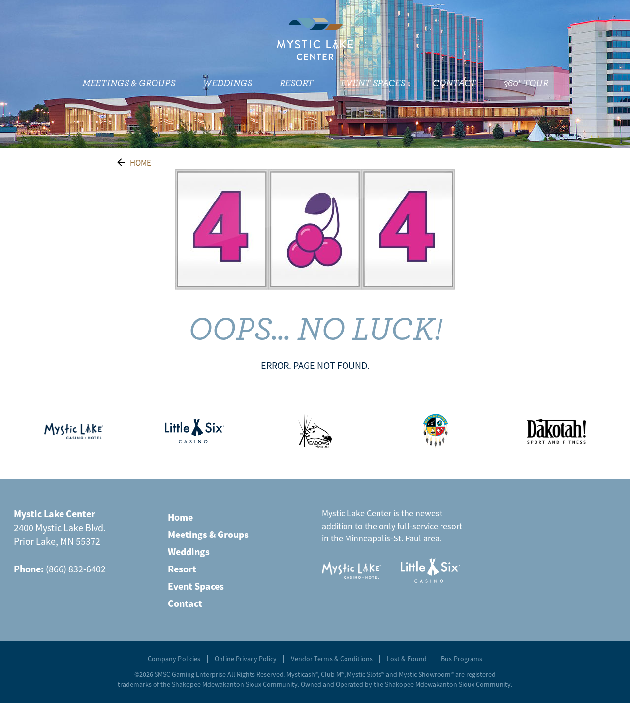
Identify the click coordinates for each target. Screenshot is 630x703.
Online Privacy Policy (246, 659)
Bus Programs (461, 659)
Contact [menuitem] (454, 83)
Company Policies (174, 659)
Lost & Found (407, 659)
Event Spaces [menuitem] (373, 83)
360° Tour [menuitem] (526, 83)
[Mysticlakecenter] (315, 39)
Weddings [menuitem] (227, 83)
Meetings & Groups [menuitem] (128, 83)
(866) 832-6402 (76, 569)
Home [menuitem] (180, 517)
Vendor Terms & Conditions (332, 659)
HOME (140, 163)
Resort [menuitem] (296, 83)
